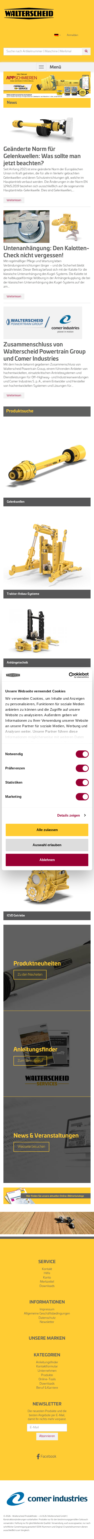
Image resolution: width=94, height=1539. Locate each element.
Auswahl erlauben (47, 845)
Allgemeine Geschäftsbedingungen (47, 1313)
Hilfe (47, 1273)
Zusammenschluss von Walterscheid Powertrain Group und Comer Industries (44, 352)
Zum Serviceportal (30, 1060)
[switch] (82, 768)
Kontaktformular (47, 1366)
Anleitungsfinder (47, 1362)
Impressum (47, 1309)
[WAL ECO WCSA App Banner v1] (47, 84)
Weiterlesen (14, 200)
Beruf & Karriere (47, 1387)
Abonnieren (47, 1436)
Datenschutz (47, 1318)
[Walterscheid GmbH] (29, 11)
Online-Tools (47, 1379)
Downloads (47, 1286)
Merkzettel (47, 1281)
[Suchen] (86, 51)
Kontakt (47, 1269)
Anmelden (72, 35)
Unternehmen (47, 1370)
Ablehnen (47, 860)
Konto (47, 1277)
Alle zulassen (47, 830)
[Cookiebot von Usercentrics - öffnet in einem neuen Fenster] (69, 675)
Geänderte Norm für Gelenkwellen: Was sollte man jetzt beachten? (42, 156)
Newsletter (47, 1322)
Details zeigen (68, 815)
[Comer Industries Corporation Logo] (47, 1499)
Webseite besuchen (31, 1146)
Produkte (47, 1375)
